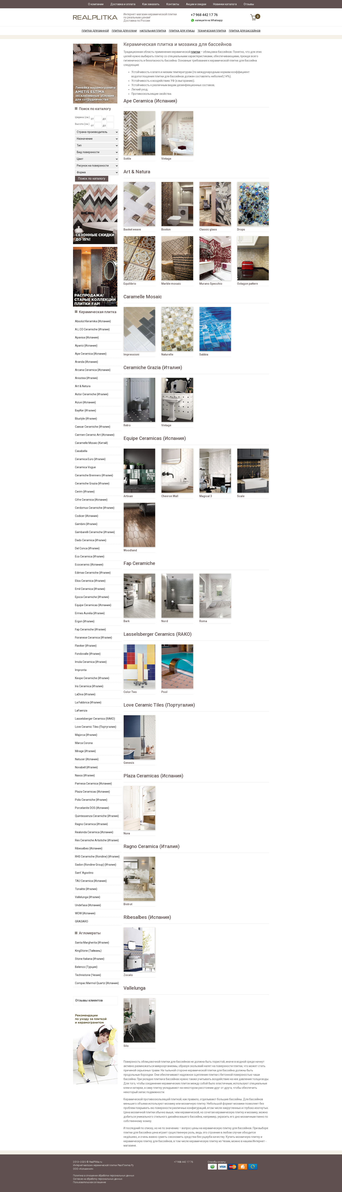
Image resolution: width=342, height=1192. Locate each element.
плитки (195, 51)
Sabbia (203, 354)
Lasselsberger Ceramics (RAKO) (95, 718)
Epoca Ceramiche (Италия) (92, 597)
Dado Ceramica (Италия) (90, 540)
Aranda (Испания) (86, 361)
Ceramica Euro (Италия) (90, 459)
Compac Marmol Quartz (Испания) (97, 983)
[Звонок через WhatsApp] (192, 20)
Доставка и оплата (122, 4)
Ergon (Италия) (84, 621)
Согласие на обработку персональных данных (97, 1179)
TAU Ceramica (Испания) (91, 880)
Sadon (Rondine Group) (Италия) (95, 864)
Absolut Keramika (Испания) (93, 321)
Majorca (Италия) (86, 734)
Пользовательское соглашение (89, 1182)
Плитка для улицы (182, 30)
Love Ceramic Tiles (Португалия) (95, 726)
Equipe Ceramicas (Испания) (93, 605)
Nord (164, 621)
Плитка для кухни (124, 30)
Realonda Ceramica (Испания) (94, 832)
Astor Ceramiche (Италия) (91, 394)
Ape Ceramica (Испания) (90, 353)
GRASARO (81, 921)
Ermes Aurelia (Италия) (90, 613)
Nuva (127, 833)
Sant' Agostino (84, 872)
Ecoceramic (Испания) (89, 564)
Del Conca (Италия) (87, 548)
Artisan (128, 496)
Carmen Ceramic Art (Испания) (94, 434)
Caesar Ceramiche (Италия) (92, 426)
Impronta (80, 670)
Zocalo (128, 975)
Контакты (172, 4)
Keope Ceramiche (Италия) (92, 678)
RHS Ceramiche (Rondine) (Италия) (97, 856)
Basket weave (132, 229)
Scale (240, 496)
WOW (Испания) (85, 913)
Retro (127, 425)
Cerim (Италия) (85, 491)
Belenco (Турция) (86, 966)
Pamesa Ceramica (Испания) (93, 783)
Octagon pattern (247, 283)
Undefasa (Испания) (88, 905)
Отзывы (249, 4)
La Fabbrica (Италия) (88, 702)
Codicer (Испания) (86, 515)
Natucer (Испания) (87, 759)
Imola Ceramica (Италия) (91, 661)
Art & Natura (82, 386)
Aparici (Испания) (86, 345)
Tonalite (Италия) (86, 889)
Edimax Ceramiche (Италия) (93, 572)
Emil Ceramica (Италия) (90, 588)
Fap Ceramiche (139, 563)
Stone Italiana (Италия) (89, 958)
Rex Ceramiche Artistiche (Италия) (97, 840)
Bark (126, 621)
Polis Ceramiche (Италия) (91, 799)
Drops (241, 229)
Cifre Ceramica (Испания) (91, 499)
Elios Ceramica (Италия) (90, 580)
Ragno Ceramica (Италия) (91, 824)
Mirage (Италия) (85, 751)
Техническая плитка (212, 30)
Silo (126, 1045)
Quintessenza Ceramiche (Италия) (97, 816)
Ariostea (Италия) (86, 378)
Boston (166, 229)
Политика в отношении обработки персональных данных (103, 1175)
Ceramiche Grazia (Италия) (92, 483)
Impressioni (131, 354)
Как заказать (151, 4)
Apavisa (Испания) (87, 337)
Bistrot (128, 904)
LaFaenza (81, 710)
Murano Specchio (210, 283)
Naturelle (167, 354)
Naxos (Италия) (85, 775)
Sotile (127, 158)
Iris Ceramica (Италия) (89, 686)
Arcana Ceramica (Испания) (92, 369)
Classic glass (208, 229)
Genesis (129, 762)
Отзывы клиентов (89, 1000)
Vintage (166, 158)
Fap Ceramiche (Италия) (90, 629)
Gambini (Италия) (86, 524)
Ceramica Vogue (85, 467)
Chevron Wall (169, 496)
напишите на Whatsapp (209, 20)
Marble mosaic (171, 283)
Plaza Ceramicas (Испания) (92, 791)
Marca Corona (84, 743)
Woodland (130, 550)
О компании (96, 4)
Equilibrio (130, 283)
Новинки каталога (225, 4)
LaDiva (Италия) (85, 694)
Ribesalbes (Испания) (88, 848)
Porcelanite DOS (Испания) (92, 807)
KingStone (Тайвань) (88, 950)
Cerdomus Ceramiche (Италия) (94, 507)
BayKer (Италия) (85, 410)
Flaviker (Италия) (86, 645)
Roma (203, 621)
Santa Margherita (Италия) (92, 942)
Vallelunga (134, 988)
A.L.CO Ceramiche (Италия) (92, 329)
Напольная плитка (153, 30)
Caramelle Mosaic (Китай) (91, 442)
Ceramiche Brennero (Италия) (94, 475)
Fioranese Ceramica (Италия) (93, 637)
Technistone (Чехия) (88, 975)
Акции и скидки (196, 4)
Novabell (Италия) (86, 767)
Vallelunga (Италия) (87, 897)
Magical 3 (205, 496)
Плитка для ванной (95, 30)
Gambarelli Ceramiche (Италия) (95, 532)
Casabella (81, 451)
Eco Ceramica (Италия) (89, 556)
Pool (164, 692)
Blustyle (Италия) (86, 418)
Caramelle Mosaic (143, 296)
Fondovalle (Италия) (88, 653)
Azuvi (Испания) (85, 402)
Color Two (130, 692)
